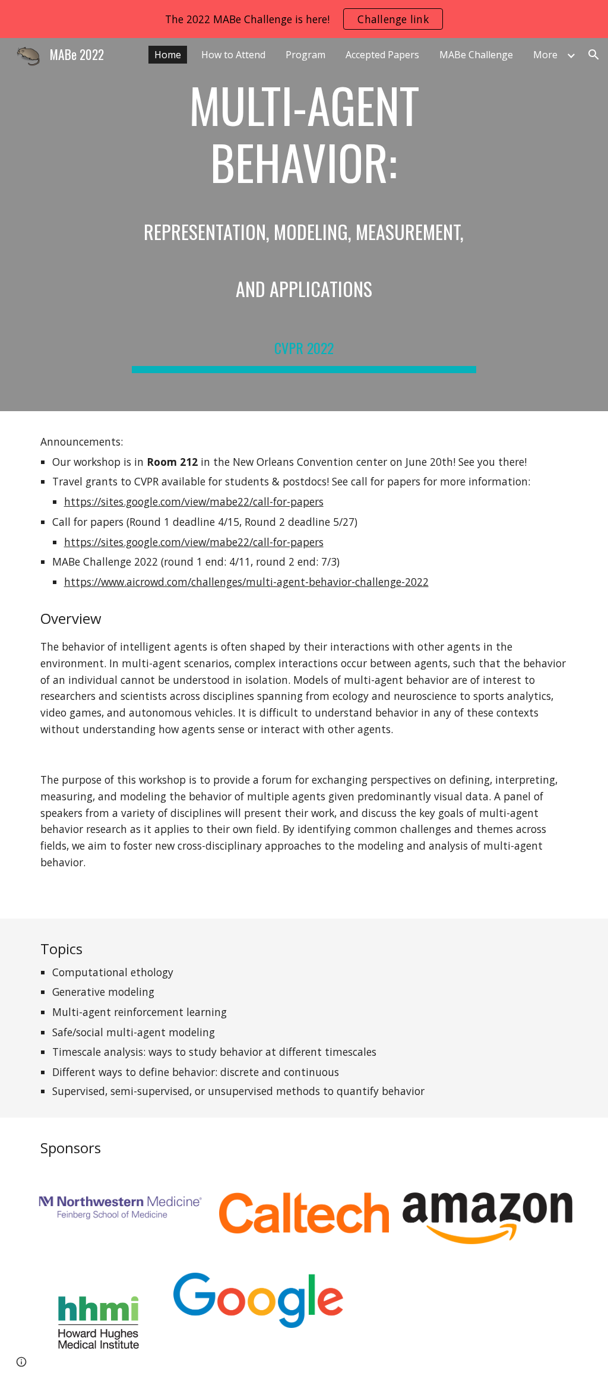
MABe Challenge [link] (476, 54)
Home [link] (167, 54)
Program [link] (305, 54)
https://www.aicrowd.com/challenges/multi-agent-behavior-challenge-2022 (246, 582)
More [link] (545, 54)
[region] (304, 19)
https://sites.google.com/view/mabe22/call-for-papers (194, 501)
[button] (594, 54)
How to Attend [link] (233, 54)
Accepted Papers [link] (382, 54)
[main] (303, 224)
